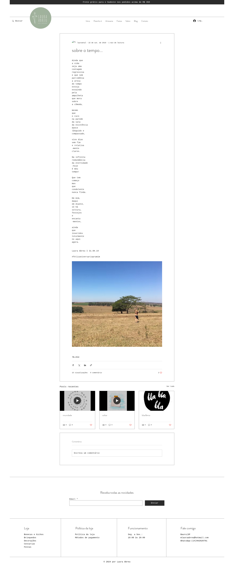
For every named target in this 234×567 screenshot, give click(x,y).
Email (72, 499)
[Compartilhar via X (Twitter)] (79, 365)
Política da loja (85, 534)
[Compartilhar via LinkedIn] (85, 365)
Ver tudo (170, 386)
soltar (104, 415)
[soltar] (117, 401)
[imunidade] (77, 401)
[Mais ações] (160, 42)
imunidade (67, 415)
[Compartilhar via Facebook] (73, 365)
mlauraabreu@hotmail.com (194, 538)
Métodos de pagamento (87, 538)
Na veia (75, 357)
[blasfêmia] (156, 401)
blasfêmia (146, 415)
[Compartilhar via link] (91, 365)
